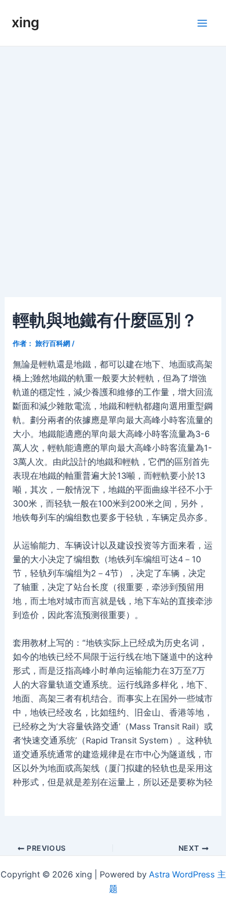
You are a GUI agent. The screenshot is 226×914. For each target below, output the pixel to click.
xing (25, 22)
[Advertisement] (113, 165)
